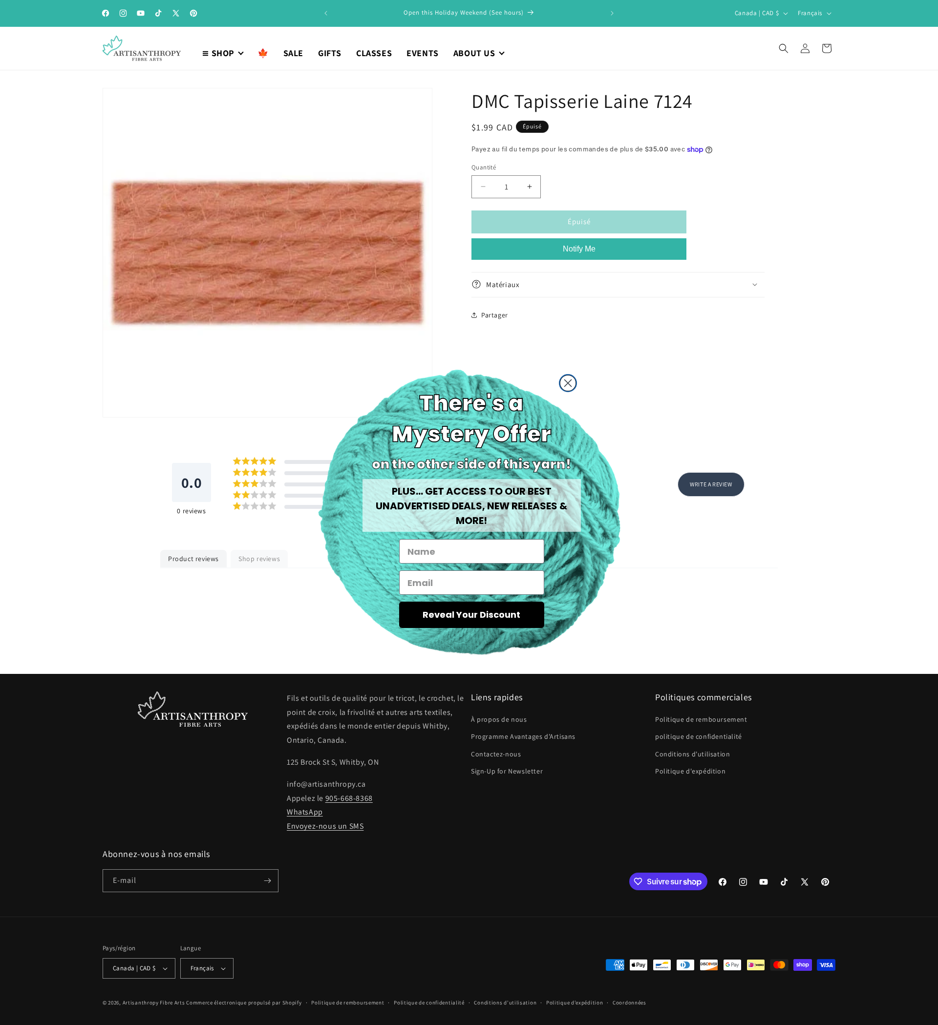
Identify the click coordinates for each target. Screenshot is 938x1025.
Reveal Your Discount (471, 614)
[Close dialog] (567, 383)
